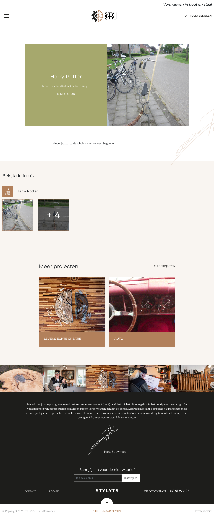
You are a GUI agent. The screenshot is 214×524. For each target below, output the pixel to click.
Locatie (54, 491)
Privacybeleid (203, 511)
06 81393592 (179, 491)
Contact (30, 491)
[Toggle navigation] (6, 16)
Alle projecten (164, 266)
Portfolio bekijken (197, 15)
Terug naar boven (107, 511)
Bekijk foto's (66, 94)
